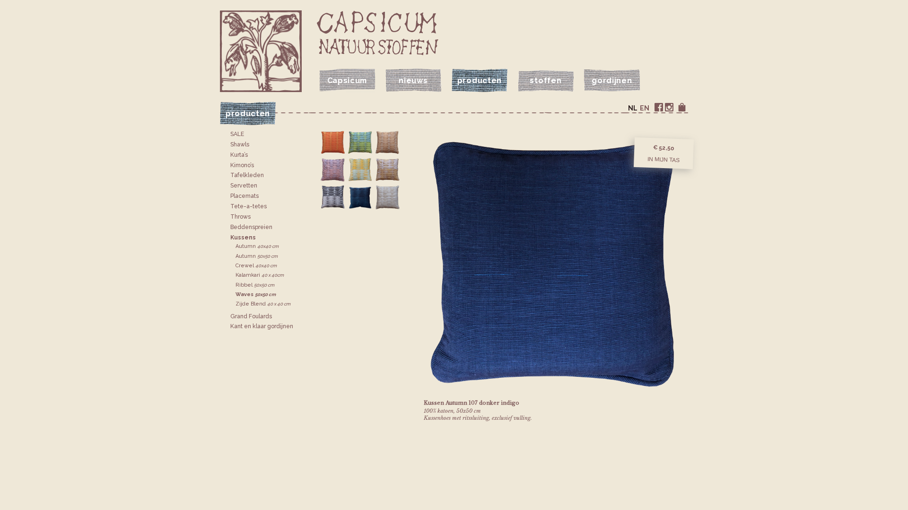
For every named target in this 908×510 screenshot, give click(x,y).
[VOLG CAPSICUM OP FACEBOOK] (659, 107)
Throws (240, 216)
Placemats (244, 196)
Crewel (256, 266)
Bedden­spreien (251, 227)
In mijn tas (663, 159)
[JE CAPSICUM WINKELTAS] (682, 107)
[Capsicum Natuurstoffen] (377, 32)
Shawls (239, 144)
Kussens (243, 237)
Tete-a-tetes (248, 206)
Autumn (257, 246)
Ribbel (255, 285)
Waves (256, 294)
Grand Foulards (251, 316)
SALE (237, 134)
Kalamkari (260, 275)
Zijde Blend (263, 304)
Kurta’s (239, 155)
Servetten (243, 185)
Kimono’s (242, 165)
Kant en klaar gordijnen (261, 326)
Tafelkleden (247, 175)
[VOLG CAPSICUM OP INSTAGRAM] (669, 107)
